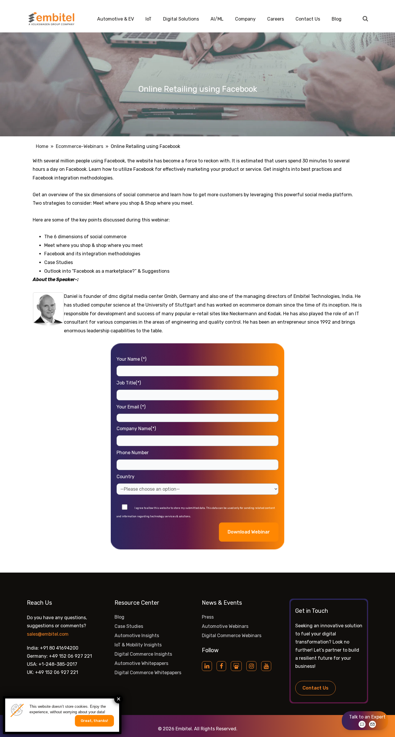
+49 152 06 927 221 (70, 656)
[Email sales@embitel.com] (372, 724)
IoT (148, 19)
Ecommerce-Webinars (79, 146)
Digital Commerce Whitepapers (148, 672)
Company (245, 19)
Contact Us (308, 19)
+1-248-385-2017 (57, 664)
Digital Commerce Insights (143, 654)
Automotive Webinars (225, 626)
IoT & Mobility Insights (138, 645)
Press (208, 617)
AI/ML (217, 19)
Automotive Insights (137, 635)
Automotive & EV (115, 19)
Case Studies (129, 626)
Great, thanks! (94, 720)
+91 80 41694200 (59, 648)
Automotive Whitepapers (141, 663)
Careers (275, 19)
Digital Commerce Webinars (231, 635)
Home (42, 146)
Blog (337, 19)
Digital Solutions (181, 19)
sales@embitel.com (48, 634)
